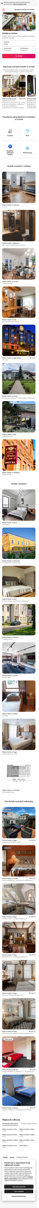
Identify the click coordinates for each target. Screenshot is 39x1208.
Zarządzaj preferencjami (19, 1196)
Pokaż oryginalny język (20, 4)
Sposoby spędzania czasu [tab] (29, 1123)
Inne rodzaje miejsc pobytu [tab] (10, 1123)
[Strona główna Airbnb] (3, 9)
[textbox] (10, 50)
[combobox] (19, 44)
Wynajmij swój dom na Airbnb (24, 9)
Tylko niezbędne (19, 1191)
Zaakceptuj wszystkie (18, 1187)
